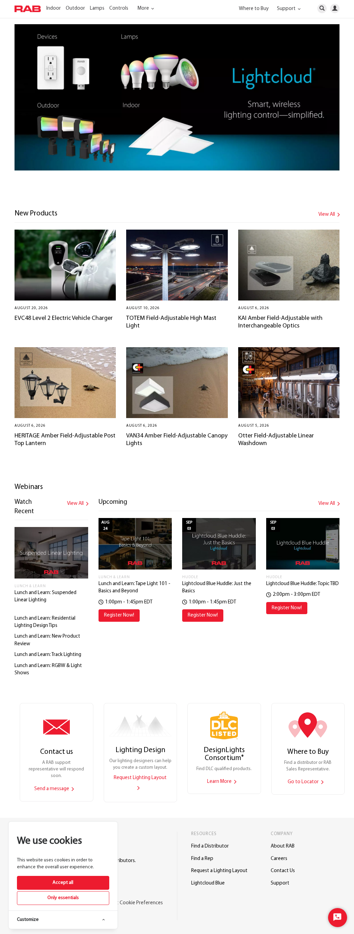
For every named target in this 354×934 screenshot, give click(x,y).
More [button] (144, 8)
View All (327, 214)
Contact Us (283, 870)
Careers (279, 858)
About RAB (283, 846)
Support (280, 883)
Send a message (52, 789)
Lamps (97, 8)
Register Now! (119, 615)
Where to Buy (254, 8)
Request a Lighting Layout (219, 870)
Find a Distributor (210, 846)
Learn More (220, 781)
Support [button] (287, 8)
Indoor (53, 8)
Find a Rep (202, 858)
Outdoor (75, 8)
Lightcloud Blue (208, 883)
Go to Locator (304, 782)
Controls (118, 8)
